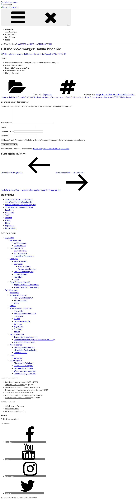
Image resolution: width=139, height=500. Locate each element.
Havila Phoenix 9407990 (22, 97)
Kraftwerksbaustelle (18, 295)
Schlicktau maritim (12, 409)
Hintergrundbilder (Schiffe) (25, 314)
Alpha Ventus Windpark (24, 363)
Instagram (9, 213)
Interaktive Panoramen (24, 256)
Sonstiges (14, 259)
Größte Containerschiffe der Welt (19, 199)
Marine (13, 306)
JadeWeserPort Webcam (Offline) (19, 207)
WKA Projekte (16, 361)
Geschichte (14, 293)
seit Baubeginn (11, 32)
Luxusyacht (18, 316)
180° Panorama (20, 251)
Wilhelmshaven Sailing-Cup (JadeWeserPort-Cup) (34, 340)
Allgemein (9, 29)
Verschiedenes (16, 345)
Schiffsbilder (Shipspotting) (21, 308)
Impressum (9, 226)
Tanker (17, 332)
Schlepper (18, 324)
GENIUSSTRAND (45, 44)
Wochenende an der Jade (24, 342)
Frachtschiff (19, 311)
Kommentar (6, 123)
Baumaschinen (24, 267)
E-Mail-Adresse (7, 131)
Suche (7, 40)
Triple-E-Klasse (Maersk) (20, 282)
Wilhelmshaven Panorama (14, 406)
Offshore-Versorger (22, 321)
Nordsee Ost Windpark (23, 368)
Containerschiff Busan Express (16, 387)
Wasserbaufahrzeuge (27, 269)
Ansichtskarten (20, 261)
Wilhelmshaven (124, 97)
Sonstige (17, 329)
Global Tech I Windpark (23, 366)
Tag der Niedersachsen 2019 (26, 337)
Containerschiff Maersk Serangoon (18, 398)
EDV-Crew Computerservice (15, 411)
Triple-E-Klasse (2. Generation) (26, 287)
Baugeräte (18, 264)
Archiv (3, 419)
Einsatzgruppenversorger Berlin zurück (19, 390)
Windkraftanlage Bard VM (25, 374)
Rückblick (18, 277)
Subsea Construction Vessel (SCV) (104, 97)
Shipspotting (83, 97)
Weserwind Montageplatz (25, 371)
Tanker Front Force (12, 392)
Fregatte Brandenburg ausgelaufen (18, 395)
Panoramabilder (16, 248)
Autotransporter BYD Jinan (15, 385)
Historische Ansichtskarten (25, 350)
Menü (68, 25)
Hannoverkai (6, 97)
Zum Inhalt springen (9, 2)
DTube (8, 220)
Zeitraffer (18, 358)
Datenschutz (10, 228)
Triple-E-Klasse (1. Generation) (26, 285)
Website (4, 136)
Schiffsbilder (10, 37)
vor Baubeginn (11, 34)
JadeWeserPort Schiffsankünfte (18, 202)
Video (16, 280)
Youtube (8, 215)
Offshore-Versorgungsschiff (55, 97)
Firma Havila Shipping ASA (124, 95)
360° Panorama (20, 253)
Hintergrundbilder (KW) (23, 298)
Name (3, 127)
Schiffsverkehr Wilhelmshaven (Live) (20, 205)
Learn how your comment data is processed (51, 149)
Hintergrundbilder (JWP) (24, 272)
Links (7, 223)
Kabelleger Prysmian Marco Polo (17, 382)
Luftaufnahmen (20, 274)
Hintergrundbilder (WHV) (24, 347)
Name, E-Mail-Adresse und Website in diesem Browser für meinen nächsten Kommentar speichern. (44, 140)
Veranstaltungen (17, 334)
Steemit (8, 218)
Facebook (9, 210)
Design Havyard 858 (104, 95)
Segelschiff (18, 327)
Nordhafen (38, 97)
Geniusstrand (15, 240)
